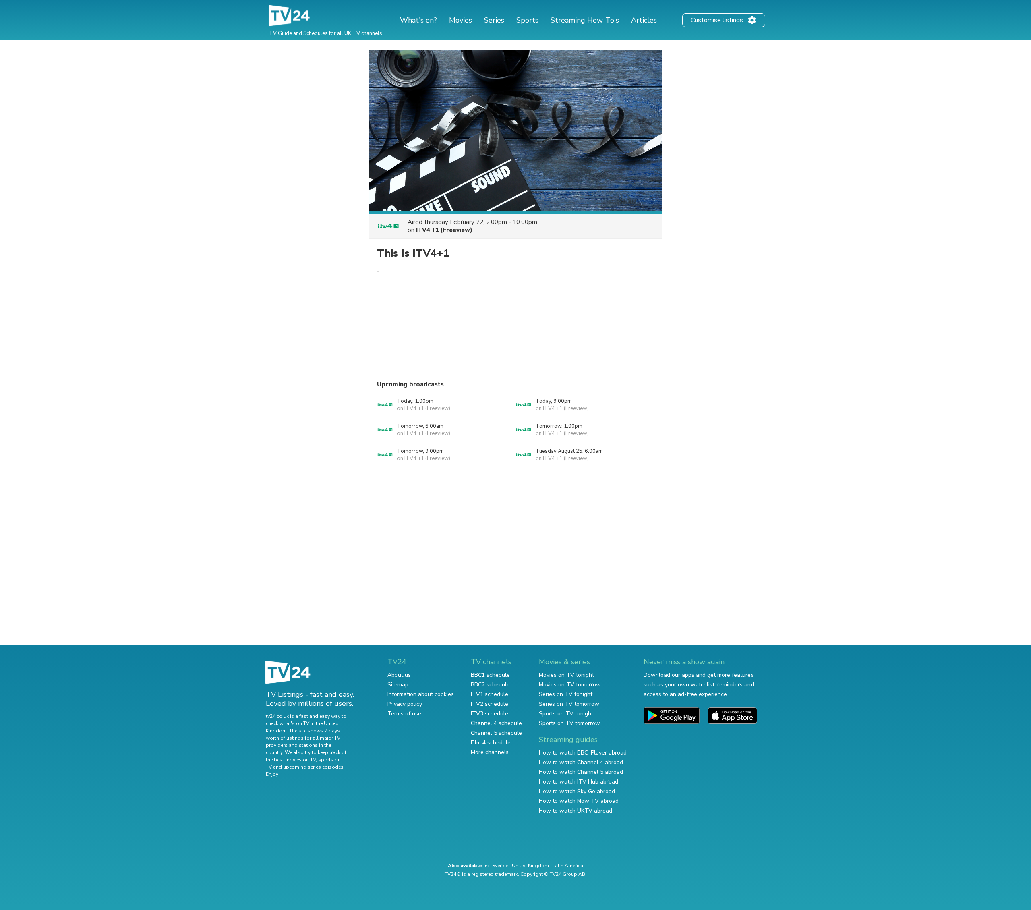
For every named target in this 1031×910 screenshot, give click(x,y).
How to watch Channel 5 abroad (581, 772)
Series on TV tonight (565, 694)
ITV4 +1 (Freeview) (444, 230)
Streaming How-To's (585, 20)
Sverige (500, 865)
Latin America (568, 865)
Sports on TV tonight (566, 713)
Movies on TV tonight (566, 675)
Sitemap (397, 684)
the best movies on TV (291, 760)
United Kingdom (530, 865)
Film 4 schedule (491, 742)
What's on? (418, 20)
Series (494, 20)
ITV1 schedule (489, 694)
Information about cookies (420, 694)
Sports (527, 20)
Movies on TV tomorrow (570, 684)
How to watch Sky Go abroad (577, 791)
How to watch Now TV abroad (579, 801)
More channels (490, 752)
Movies (460, 20)
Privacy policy (404, 704)
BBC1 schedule (490, 675)
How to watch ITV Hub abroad (578, 782)
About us (399, 675)
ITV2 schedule (489, 704)
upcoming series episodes (313, 767)
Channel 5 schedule (496, 733)
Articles (644, 20)
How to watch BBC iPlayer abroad (583, 753)
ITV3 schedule (489, 713)
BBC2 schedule (490, 684)
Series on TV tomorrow (569, 704)
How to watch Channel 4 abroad (581, 762)
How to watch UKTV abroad (575, 811)
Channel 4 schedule (496, 723)
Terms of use (404, 713)
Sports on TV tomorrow (569, 723)
